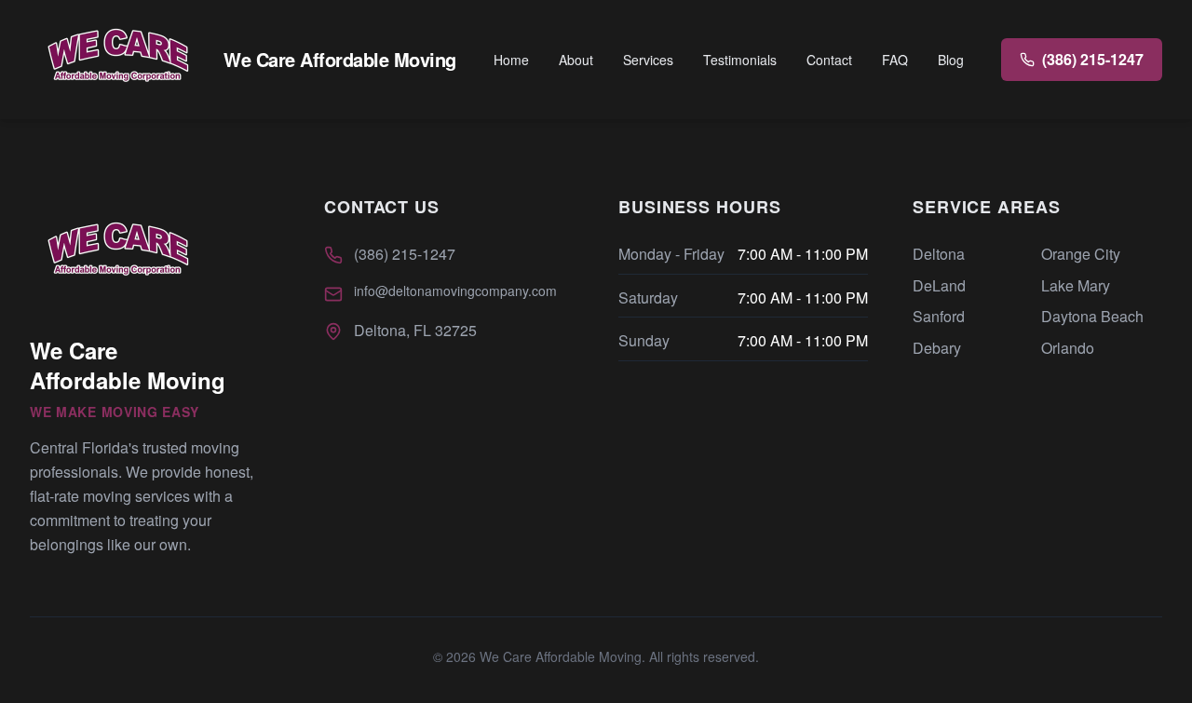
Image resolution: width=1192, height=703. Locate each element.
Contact (829, 59)
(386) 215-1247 (404, 253)
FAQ (895, 59)
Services (648, 59)
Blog (951, 59)
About (576, 59)
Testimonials (740, 59)
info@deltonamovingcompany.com (455, 290)
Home (511, 59)
